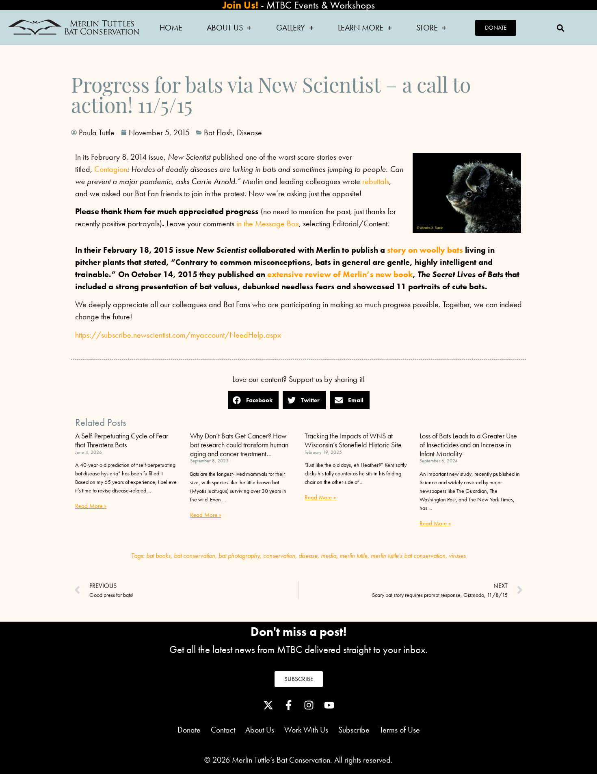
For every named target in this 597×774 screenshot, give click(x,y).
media (328, 555)
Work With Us (306, 729)
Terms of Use (400, 729)
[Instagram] (308, 705)
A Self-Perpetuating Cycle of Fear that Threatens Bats (121, 440)
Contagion (110, 169)
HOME (171, 27)
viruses (457, 555)
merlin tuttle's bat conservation (408, 555)
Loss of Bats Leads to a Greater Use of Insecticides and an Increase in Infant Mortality (468, 444)
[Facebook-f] (288, 705)
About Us (264, 729)
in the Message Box (267, 223)
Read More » (90, 506)
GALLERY (290, 27)
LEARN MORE (360, 27)
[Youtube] (329, 705)
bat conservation (194, 555)
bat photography (239, 555)
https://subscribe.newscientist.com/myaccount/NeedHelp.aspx (178, 335)
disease (308, 555)
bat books (158, 555)
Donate (189, 729)
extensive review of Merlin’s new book (340, 274)
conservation (279, 555)
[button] (560, 28)
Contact (223, 729)
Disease (249, 132)
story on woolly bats (425, 250)
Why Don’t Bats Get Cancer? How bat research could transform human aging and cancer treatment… (239, 444)
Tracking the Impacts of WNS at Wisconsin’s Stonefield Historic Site (353, 440)
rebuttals (375, 181)
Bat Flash (218, 132)
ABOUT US (225, 27)
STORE (427, 27)
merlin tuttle (354, 555)
